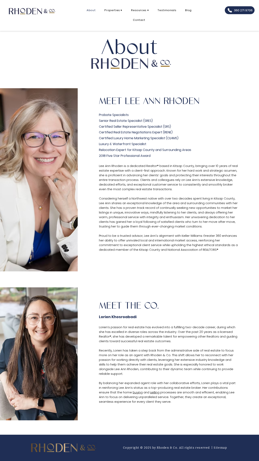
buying (138, 392)
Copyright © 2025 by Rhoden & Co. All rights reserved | (168, 447)
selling (154, 392)
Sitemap (220, 447)
